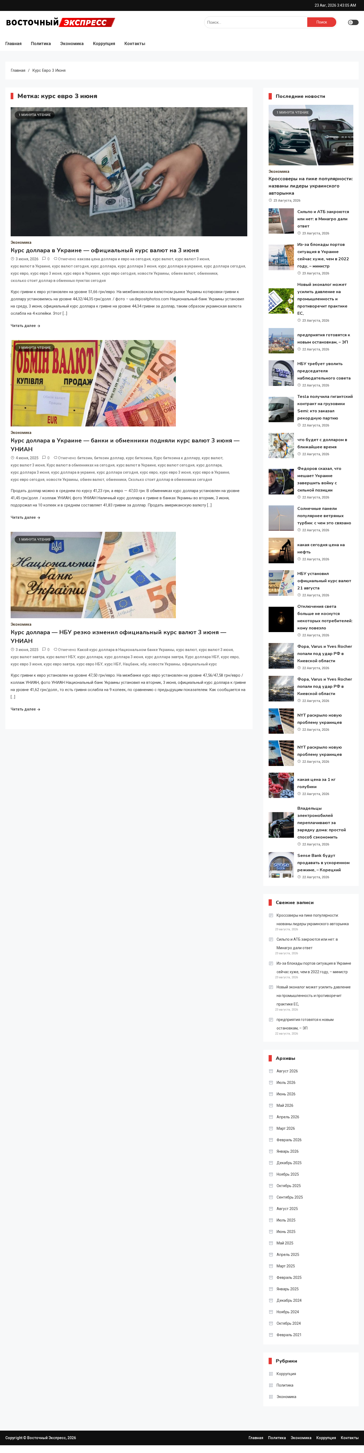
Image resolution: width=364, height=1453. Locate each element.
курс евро (20, 273)
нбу (143, 664)
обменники (207, 273)
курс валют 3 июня (192, 259)
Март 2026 (286, 1128)
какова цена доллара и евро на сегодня (114, 259)
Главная (13, 43)
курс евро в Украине (81, 273)
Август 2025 (287, 1209)
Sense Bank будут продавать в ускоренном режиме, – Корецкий (323, 863)
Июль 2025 (286, 1220)
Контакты (134, 43)
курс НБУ (112, 664)
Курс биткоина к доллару (177, 458)
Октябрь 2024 (289, 1323)
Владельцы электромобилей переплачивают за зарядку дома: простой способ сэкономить (321, 822)
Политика (41, 43)
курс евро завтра (59, 664)
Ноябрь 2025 (288, 1174)
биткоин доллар (109, 458)
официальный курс (199, 664)
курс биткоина (139, 458)
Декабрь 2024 (289, 1300)
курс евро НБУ (89, 664)
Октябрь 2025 (289, 1186)
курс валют (162, 259)
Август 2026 (287, 1071)
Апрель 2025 (288, 1254)
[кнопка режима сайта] (353, 22)
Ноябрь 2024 (288, 1312)
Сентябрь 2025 (290, 1197)
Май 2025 (285, 1243)
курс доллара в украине (180, 266)
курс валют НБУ (60, 657)
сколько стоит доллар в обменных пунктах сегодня (58, 280)
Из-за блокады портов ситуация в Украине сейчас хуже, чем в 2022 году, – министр (314, 967)
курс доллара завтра (164, 657)
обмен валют (183, 273)
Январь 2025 (288, 1289)
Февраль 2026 (289, 1140)
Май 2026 (285, 1105)
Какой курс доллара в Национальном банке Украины (125, 650)
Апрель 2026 (288, 1117)
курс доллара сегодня (224, 266)
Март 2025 (286, 1266)
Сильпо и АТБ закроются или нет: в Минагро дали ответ (323, 219)
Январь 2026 (288, 1151)
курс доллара (103, 266)
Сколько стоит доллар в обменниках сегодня (170, 479)
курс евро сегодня (119, 273)
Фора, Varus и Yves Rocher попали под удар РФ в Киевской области (324, 654)
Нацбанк (131, 664)
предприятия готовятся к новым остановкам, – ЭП (305, 1023)
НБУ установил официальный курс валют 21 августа (324, 581)
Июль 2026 (286, 1082)
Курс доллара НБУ (202, 657)
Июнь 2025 (286, 1232)
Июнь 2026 (286, 1094)
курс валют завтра (28, 657)
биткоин (84, 458)
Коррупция (104, 43)
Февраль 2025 (289, 1277)
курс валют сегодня (70, 266)
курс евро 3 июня (46, 273)
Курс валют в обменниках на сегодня (81, 465)
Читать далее (23, 326)
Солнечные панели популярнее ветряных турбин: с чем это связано (324, 516)
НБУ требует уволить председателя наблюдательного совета (324, 371)
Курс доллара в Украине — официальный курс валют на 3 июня (105, 250)
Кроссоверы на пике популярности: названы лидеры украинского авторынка (311, 185)
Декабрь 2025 (289, 1163)
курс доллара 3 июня (137, 266)
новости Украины (153, 273)
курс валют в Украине (30, 266)
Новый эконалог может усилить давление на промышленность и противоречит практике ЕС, (322, 299)
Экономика (72, 43)
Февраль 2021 (289, 1335)
